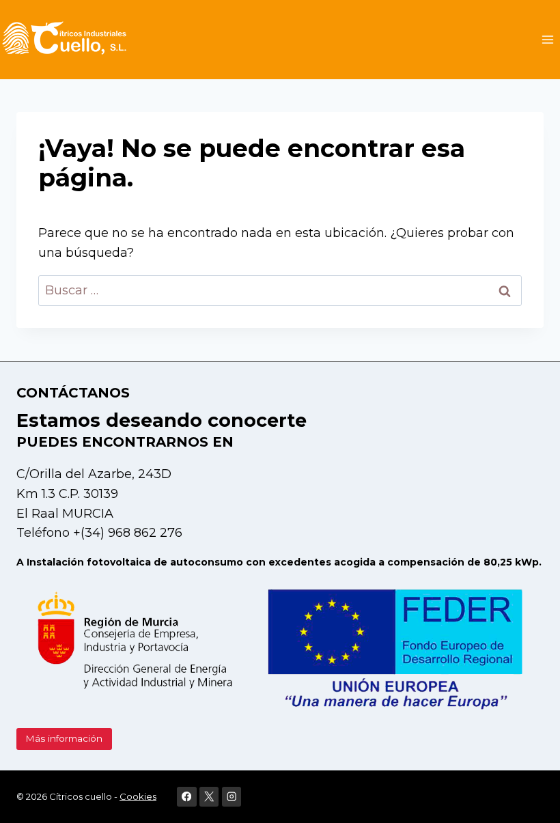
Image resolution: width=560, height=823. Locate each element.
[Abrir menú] (547, 39)
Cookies (138, 796)
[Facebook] (187, 797)
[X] (209, 797)
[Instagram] (232, 797)
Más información (63, 738)
